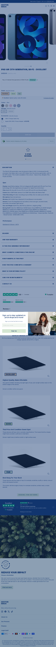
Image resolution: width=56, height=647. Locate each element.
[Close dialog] (54, 313)
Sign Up (14, 331)
